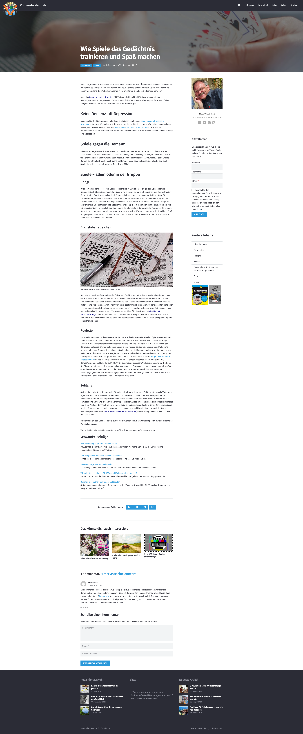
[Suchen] (239, 5)
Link (199, 209)
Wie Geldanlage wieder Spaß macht (96, 464)
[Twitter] (204, 123)
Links (196, 282)
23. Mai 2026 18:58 (95, 585)
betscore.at (104, 596)
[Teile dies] (129, 507)
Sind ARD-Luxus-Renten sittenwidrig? (154, 555)
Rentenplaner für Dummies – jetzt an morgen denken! (206, 269)
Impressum (217, 728)
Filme (196, 276)
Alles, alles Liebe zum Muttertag (94, 558)
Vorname (196, 162)
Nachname (196, 172)
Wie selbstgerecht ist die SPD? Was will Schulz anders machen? (108, 473)
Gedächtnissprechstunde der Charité (131, 127)
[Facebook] (200, 123)
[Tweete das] (137, 507)
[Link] (10, 5)
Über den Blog (200, 244)
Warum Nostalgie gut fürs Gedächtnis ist (98, 443)
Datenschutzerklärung (199, 728)
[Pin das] (144, 507)
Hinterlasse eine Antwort (118, 574)
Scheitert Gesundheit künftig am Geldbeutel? (100, 482)
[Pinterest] (209, 123)
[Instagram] (214, 123)
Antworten (84, 607)
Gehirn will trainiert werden (101, 97)
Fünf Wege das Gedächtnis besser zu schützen (101, 455)
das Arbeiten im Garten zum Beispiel (120, 411)
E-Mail (195, 181)
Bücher (197, 261)
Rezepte (197, 256)
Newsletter (199, 250)
